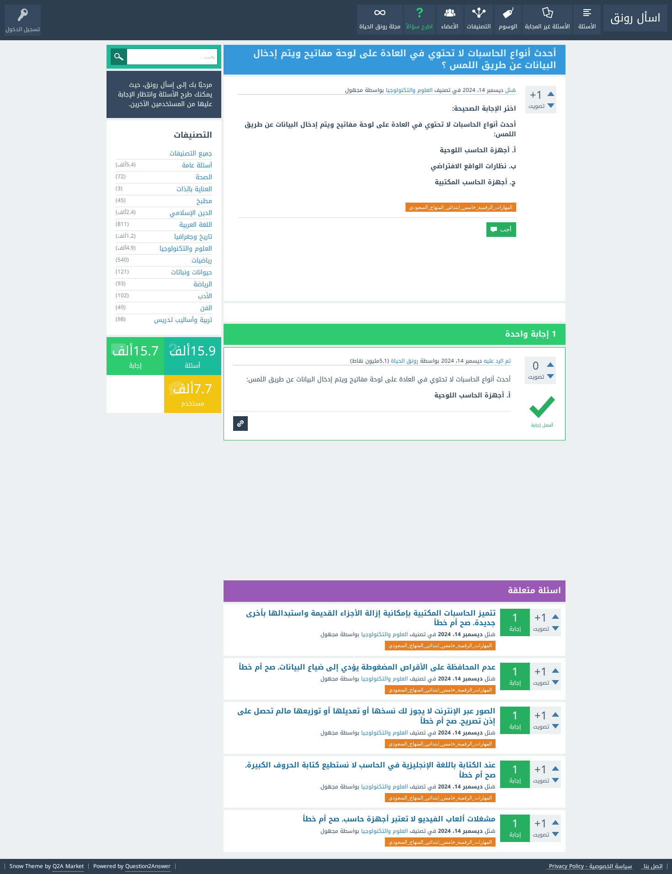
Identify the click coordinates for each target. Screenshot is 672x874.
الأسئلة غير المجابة (547, 26)
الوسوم (508, 26)
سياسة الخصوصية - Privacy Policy (590, 866)
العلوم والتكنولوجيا (409, 90)
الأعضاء (450, 26)
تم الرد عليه (497, 361)
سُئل (510, 90)
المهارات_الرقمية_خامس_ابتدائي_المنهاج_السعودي (460, 207)
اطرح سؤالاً (419, 26)
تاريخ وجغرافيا (193, 237)
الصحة (204, 177)
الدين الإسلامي (191, 213)
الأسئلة (587, 26)
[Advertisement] (394, 269)
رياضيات (202, 260)
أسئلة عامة (197, 165)
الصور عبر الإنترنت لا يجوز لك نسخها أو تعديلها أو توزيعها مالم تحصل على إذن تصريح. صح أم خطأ (366, 716)
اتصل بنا (653, 866)
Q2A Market (68, 866)
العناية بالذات (194, 189)
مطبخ (204, 201)
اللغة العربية (195, 225)
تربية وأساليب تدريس (183, 320)
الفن (206, 308)
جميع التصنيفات (191, 153)
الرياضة (202, 284)
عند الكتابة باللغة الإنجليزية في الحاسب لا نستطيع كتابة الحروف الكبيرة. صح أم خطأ (370, 770)
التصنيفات (479, 26)
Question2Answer (148, 866)
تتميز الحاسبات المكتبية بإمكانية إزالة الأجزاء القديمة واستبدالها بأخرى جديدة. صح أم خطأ (371, 618)
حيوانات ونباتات (191, 272)
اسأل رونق (635, 17)
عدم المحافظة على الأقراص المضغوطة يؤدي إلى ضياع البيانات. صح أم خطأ (367, 667)
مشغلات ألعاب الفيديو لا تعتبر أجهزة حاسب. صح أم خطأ (399, 819)
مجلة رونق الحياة (379, 26)
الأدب (205, 296)
